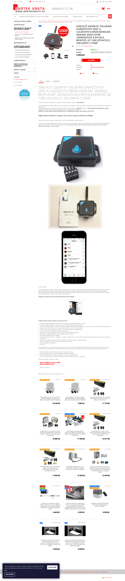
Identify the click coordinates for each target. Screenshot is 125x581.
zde (6, 570)
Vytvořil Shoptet (108, 577)
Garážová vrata (77, 16)
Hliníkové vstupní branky (22, 52)
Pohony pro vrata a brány (61, 16)
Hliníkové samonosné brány (23, 54)
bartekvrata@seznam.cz (22, 79)
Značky (16, 73)
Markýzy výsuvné (20, 69)
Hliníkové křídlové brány (22, 57)
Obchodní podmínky (95, 572)
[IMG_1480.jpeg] (75, 307)
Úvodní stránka (15, 16)
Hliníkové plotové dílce (22, 50)
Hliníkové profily (20, 60)
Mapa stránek (104, 572)
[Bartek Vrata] (29, 8)
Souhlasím (52, 567)
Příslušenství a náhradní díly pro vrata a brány (22, 28)
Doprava (65, 572)
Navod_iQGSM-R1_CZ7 (47, 364)
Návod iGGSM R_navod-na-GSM (50, 362)
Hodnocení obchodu (84, 572)
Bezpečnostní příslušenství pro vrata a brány (24, 38)
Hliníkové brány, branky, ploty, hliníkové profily (22, 47)
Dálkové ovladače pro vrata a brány (24, 35)
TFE (91, 65)
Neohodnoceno (88, 46)
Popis (41, 81)
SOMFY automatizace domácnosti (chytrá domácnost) (21, 65)
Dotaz (96, 73)
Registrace (109, 1)
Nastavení (9, 574)
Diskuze (48, 81)
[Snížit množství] (81, 61)
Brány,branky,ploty (92, 16)
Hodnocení (56, 81)
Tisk (83, 73)
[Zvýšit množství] (81, 59)
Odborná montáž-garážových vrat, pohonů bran (34, 16)
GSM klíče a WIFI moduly (22, 32)
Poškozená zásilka (72, 572)
